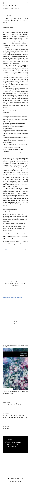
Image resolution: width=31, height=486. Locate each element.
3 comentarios (12, 396)
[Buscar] (27, 2)
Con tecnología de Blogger (17, 478)
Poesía (18, 297)
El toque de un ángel (12, 404)
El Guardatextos (9, 6)
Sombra (6, 428)
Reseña (21, 297)
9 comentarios (12, 431)
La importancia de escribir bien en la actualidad (13, 444)
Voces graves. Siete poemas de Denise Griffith (15, 392)
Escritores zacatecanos (11, 297)
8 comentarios (14, 449)
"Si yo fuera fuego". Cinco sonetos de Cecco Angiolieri (15, 416)
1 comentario (12, 420)
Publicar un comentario (14, 407)
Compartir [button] (5, 295)
